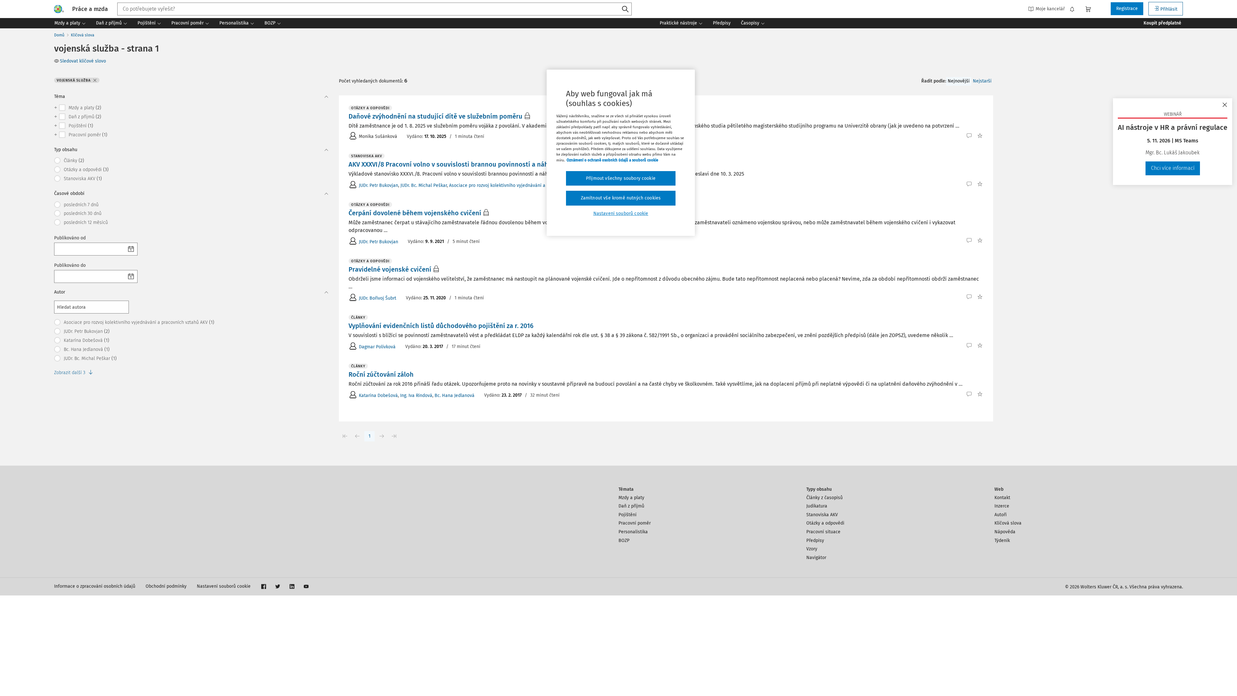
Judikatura (816, 506)
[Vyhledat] (625, 9)
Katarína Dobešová (378, 395)
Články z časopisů (824, 497)
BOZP (623, 540)
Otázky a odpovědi (825, 523)
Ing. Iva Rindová (416, 395)
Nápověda (1004, 532)
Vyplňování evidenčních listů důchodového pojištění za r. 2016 (441, 326)
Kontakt (1002, 497)
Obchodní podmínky (166, 586)
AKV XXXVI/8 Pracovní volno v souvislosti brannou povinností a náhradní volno (465, 164)
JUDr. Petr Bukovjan (378, 185)
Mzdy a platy (631, 497)
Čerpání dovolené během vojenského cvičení (415, 213)
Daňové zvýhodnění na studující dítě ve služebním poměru (436, 116)
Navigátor (816, 557)
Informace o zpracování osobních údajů (94, 586)
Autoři (1000, 514)
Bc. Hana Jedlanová (455, 395)
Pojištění (627, 514)
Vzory (811, 549)
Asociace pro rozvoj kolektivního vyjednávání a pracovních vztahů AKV (521, 185)
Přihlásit (1168, 9)
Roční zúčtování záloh (381, 374)
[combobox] (374, 9)
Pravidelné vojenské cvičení (390, 269)
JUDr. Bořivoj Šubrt (377, 298)
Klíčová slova (82, 35)
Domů (59, 35)
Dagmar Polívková (377, 347)
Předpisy (815, 540)
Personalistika (633, 532)
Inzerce (1001, 506)
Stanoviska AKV (822, 514)
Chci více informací (1172, 168)
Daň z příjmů (631, 506)
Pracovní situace (823, 532)
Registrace (1127, 8)
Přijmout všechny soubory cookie (621, 178)
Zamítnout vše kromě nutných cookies (621, 198)
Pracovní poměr (634, 523)
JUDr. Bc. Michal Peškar (423, 185)
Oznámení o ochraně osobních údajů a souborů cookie (612, 160)
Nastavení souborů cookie (224, 586)
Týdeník (1002, 540)
